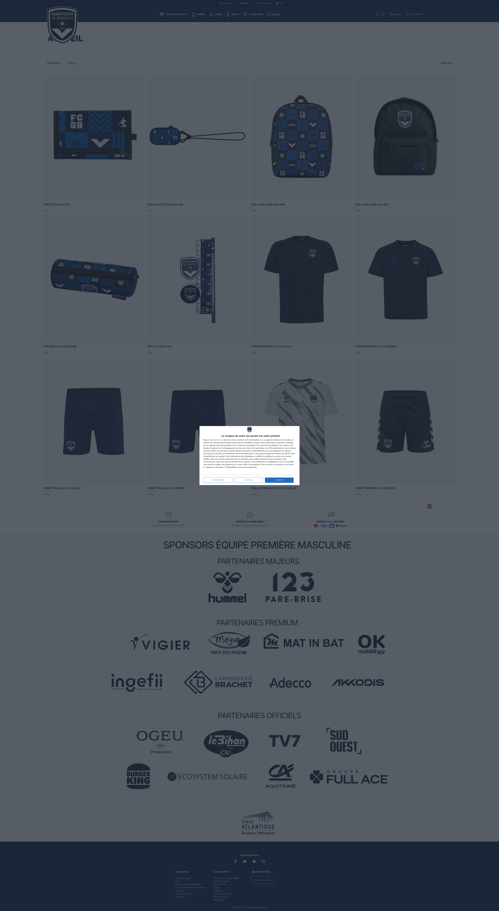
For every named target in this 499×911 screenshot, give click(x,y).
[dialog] (249, 455)
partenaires (218, 440)
